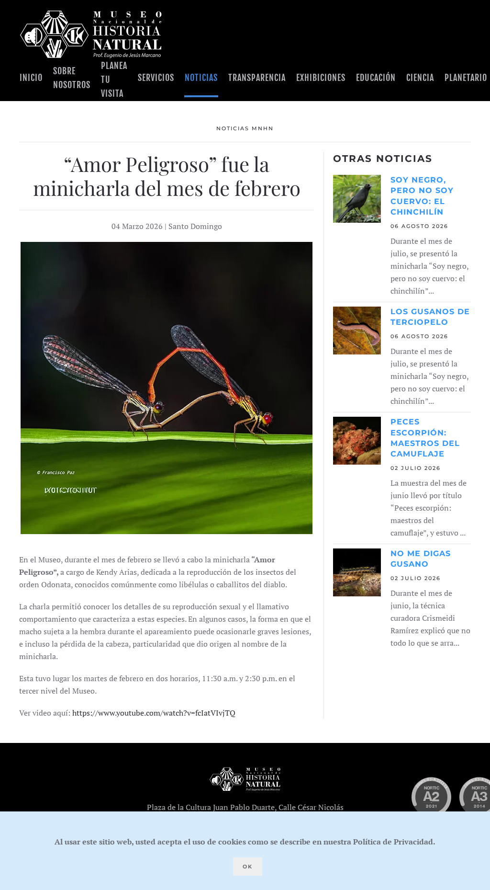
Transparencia (257, 77)
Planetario (466, 77)
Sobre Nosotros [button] (71, 78)
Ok (248, 866)
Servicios (156, 77)
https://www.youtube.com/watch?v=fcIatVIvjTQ (153, 712)
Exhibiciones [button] (320, 77)
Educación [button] (376, 77)
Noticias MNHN (245, 128)
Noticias (201, 77)
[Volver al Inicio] (91, 34)
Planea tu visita (114, 79)
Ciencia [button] (420, 77)
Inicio (31, 77)
